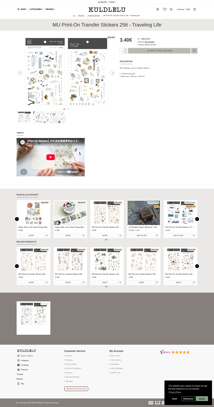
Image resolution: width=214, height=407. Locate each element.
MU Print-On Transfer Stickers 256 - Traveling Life (34, 328)
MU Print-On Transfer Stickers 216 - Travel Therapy (107, 274)
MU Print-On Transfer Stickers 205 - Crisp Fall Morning (70, 274)
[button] (20, 72)
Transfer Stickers (94, 15)
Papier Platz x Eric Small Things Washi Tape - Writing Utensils (70, 227)
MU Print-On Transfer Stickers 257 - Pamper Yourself (107, 227)
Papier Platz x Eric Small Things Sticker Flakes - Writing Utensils (34, 227)
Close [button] (174, 399)
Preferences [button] (188, 399)
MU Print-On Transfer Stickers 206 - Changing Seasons (34, 274)
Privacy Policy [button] (175, 392)
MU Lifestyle (149, 42)
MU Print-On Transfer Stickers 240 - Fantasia (181, 274)
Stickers (81, 15)
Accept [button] (202, 399)
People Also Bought (27, 195)
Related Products (26, 242)
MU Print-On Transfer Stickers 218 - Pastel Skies (144, 274)
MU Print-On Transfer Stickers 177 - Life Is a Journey (181, 227)
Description (126, 61)
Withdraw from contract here (76, 389)
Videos (20, 133)
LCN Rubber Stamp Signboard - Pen (143, 227)
